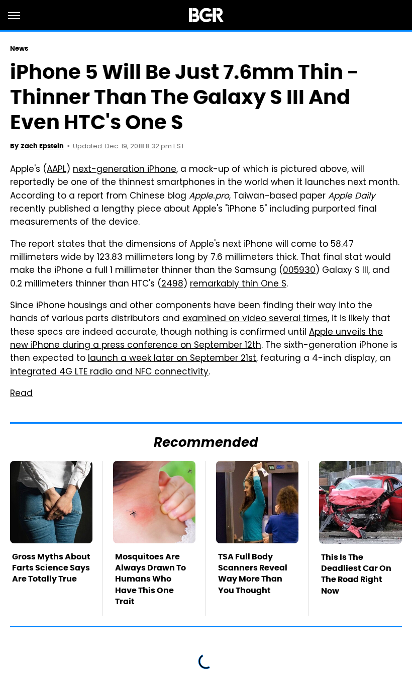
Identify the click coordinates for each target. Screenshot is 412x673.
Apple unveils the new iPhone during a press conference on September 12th (196, 339)
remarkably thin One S (238, 284)
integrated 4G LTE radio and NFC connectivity (109, 372)
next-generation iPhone (124, 170)
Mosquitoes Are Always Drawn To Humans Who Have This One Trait (150, 579)
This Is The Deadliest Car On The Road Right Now (356, 574)
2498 (172, 284)
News (19, 48)
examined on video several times (255, 319)
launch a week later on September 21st (172, 359)
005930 (299, 271)
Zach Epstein (42, 146)
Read (21, 394)
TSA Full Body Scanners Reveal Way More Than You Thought (252, 573)
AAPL (56, 170)
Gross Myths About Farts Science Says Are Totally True (51, 568)
